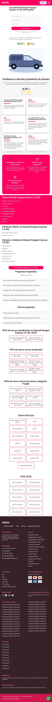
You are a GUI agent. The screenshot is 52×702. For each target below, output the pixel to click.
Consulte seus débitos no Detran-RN (37, 609)
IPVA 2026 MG (34, 482)
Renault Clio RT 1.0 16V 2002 (17, 355)
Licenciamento (17, 429)
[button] (26, 280)
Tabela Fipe (31, 561)
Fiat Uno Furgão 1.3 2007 (35, 397)
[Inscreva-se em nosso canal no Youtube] (12, 595)
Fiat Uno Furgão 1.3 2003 (17, 389)
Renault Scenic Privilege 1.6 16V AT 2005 (35, 363)
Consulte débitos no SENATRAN (36, 539)
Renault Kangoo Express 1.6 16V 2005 (35, 404)
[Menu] (49, 3)
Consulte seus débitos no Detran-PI (10, 631)
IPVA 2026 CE (17, 512)
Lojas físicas (7, 550)
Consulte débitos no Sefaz (34, 542)
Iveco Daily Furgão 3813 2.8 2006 (17, 397)
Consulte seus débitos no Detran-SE (37, 630)
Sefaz (17, 443)
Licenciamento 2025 (33, 549)
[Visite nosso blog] (3, 595)
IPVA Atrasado (5, 584)
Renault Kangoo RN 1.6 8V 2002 (17, 339)
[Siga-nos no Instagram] (9, 595)
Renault (23, 526)
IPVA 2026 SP (17, 482)
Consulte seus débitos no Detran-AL (37, 618)
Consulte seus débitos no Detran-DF (11, 604)
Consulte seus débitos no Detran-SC (11, 611)
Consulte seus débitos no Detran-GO (11, 624)
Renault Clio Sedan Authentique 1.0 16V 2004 (17, 363)
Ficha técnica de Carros (34, 563)
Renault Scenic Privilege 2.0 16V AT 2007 (34, 370)
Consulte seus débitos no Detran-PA (11, 628)
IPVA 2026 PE (35, 512)
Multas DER (34, 451)
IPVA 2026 (4, 581)
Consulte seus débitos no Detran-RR (11, 633)
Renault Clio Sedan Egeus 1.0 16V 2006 (17, 370)
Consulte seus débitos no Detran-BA (37, 611)
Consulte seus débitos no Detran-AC (11, 621)
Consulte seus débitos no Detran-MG (11, 607)
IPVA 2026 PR (17, 490)
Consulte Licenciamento (34, 544)
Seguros (30, 566)
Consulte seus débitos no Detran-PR (11, 609)
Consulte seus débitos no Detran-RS (37, 606)
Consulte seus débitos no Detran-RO (37, 628)
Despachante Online (33, 556)
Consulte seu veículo (33, 534)
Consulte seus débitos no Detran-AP (11, 619)
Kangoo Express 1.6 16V (34, 526)
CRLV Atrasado (17, 436)
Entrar (42, 2)
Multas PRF (34, 458)
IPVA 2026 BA (17, 505)
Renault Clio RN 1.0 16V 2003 (35, 355)
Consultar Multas (32, 554)
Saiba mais (4, 679)
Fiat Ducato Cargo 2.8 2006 (17, 404)
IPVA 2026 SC (34, 497)
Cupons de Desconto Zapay (9, 586)
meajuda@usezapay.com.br (10, 558)
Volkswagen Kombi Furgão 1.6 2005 (35, 389)
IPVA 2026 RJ (17, 497)
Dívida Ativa (34, 436)
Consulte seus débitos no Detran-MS (37, 623)
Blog (3, 574)
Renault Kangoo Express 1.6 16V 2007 (34, 339)
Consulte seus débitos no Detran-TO (11, 636)
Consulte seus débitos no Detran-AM (37, 616)
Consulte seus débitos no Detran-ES (37, 614)
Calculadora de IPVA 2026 (17, 421)
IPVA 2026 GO (34, 505)
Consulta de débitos (9, 526)
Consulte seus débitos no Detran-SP (37, 604)
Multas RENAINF (26, 466)
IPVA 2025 (4, 579)
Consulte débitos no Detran (34, 537)
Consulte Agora (25, 28)
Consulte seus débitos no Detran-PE (11, 614)
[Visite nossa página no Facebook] (6, 595)
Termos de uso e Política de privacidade (29, 32)
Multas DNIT (17, 458)
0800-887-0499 (8, 553)
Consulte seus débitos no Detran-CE (11, 616)
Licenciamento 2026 (33, 551)
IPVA (34, 421)
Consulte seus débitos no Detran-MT (11, 626)
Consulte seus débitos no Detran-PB (37, 626)
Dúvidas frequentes (8, 555)
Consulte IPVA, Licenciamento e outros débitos (26, 267)
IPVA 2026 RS (35, 490)
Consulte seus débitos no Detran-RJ (37, 602)
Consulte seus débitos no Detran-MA (37, 621)
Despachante (35, 443)
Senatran (17, 451)
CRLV (35, 429)
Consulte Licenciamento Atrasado (36, 546)
